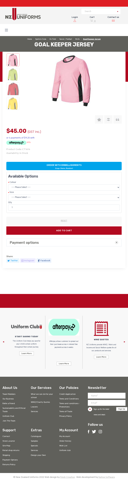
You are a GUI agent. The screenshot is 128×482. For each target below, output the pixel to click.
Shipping (6, 455)
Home (29, 39)
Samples (34, 441)
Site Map (6, 446)
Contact (6, 436)
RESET (64, 221)
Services (34, 412)
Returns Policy (8, 465)
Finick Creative (67, 477)
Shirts (77, 39)
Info (29, 142)
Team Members (8, 394)
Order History (65, 441)
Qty (10, 202)
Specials (34, 446)
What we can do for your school (42, 396)
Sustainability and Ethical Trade (14, 410)
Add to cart (64, 231)
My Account (64, 436)
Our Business (8, 399)
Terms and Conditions (69, 399)
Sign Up (121, 409)
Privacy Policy (65, 416)
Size (12, 192)
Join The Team (8, 421)
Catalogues (36, 436)
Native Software (106, 477)
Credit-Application (67, 394)
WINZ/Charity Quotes (40, 402)
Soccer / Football (66, 39)
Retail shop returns (10, 450)
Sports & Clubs (40, 39)
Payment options (24, 242)
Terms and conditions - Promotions (69, 405)
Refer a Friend (8, 404)
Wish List (63, 446)
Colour (13, 182)
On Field (53, 39)
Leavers (34, 407)
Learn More (27, 354)
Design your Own (38, 455)
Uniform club (64, 450)
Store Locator (8, 441)
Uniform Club (8, 416)
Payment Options (10, 460)
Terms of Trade (65, 412)
